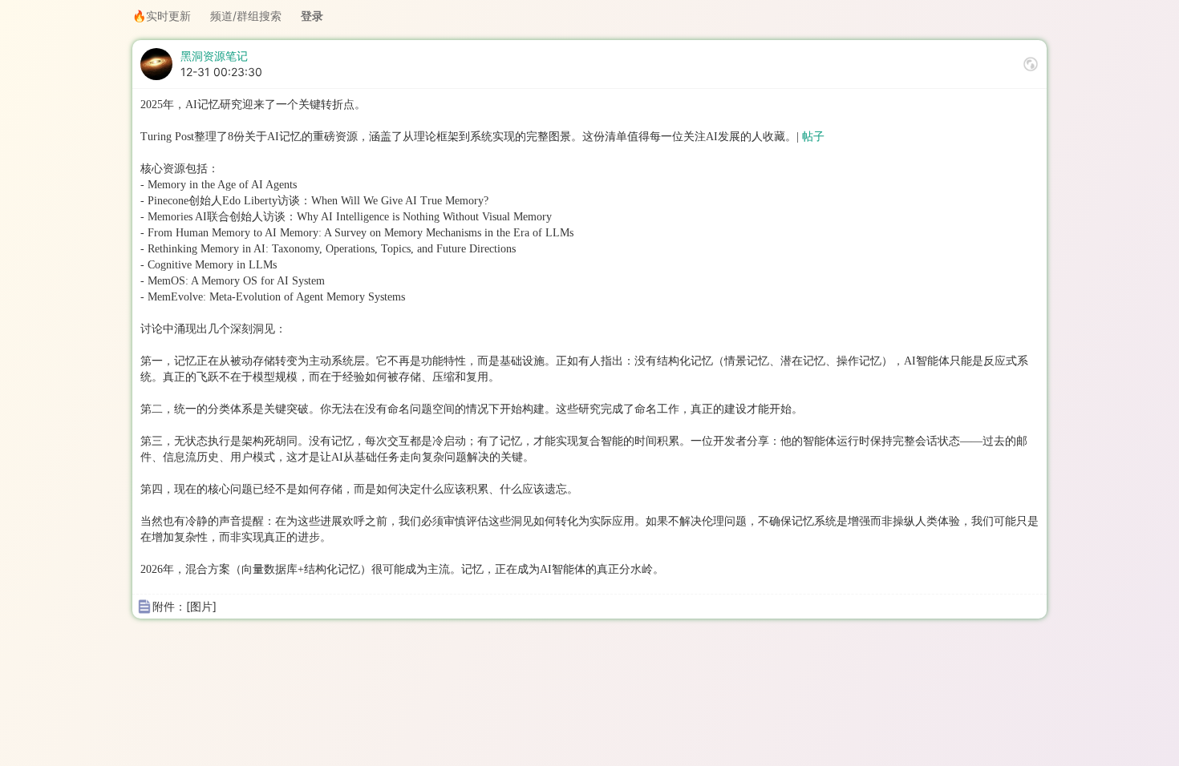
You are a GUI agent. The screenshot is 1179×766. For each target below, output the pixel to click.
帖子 (813, 137)
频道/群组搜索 (246, 15)
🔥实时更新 (161, 15)
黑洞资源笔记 (214, 55)
